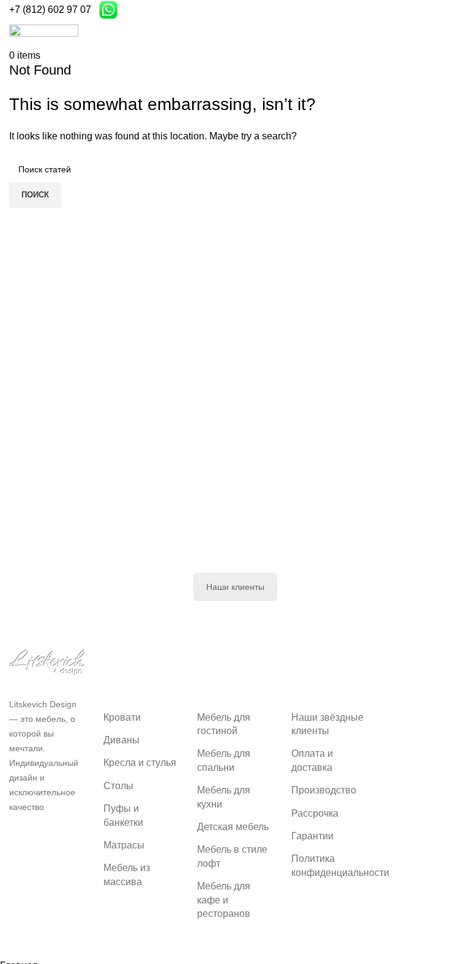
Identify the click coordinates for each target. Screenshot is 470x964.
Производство (323, 790)
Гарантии (312, 836)
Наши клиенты (235, 587)
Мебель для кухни (223, 797)
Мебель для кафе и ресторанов (223, 900)
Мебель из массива (126, 874)
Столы (118, 786)
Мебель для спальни (223, 760)
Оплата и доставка (312, 760)
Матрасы (123, 845)
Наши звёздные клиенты (327, 724)
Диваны (121, 740)
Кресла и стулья (139, 762)
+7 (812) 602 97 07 (50, 9)
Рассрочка (314, 813)
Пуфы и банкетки (123, 815)
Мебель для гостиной (223, 724)
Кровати (122, 717)
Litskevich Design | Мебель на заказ (122, 949)
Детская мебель (233, 827)
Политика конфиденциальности (340, 865)
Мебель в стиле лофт (232, 856)
